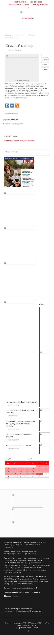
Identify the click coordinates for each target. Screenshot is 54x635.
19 (21, 474)
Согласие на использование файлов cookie (21, 588)
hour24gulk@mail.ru (40, 4)
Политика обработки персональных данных (22, 592)
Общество (32, 35)
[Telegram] (26, 7)
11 (15, 471)
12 (21, 471)
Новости (19, 35)
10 (8, 471)
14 (33, 471)
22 (39, 474)
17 (8, 474)
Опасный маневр (11, 37)
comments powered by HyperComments (19, 140)
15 (39, 471)
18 (15, 474)
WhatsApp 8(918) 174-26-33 (19, 4)
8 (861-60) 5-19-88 (19, 2)
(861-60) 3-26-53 (36, 2)
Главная (7, 35)
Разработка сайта (23, 627)
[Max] (31, 7)
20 (27, 474)
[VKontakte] (22, 7)
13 (27, 471)
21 (33, 474)
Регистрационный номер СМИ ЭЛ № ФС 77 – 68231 (24, 576)
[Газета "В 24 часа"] (27, 18)
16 (46, 471)
